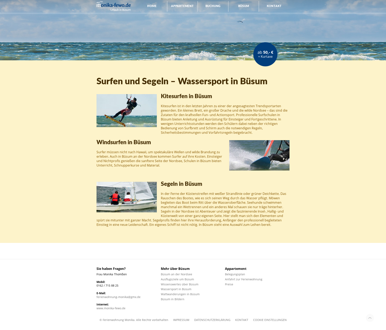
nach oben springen (370, 318)
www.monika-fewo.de (110, 308)
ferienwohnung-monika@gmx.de (118, 297)
